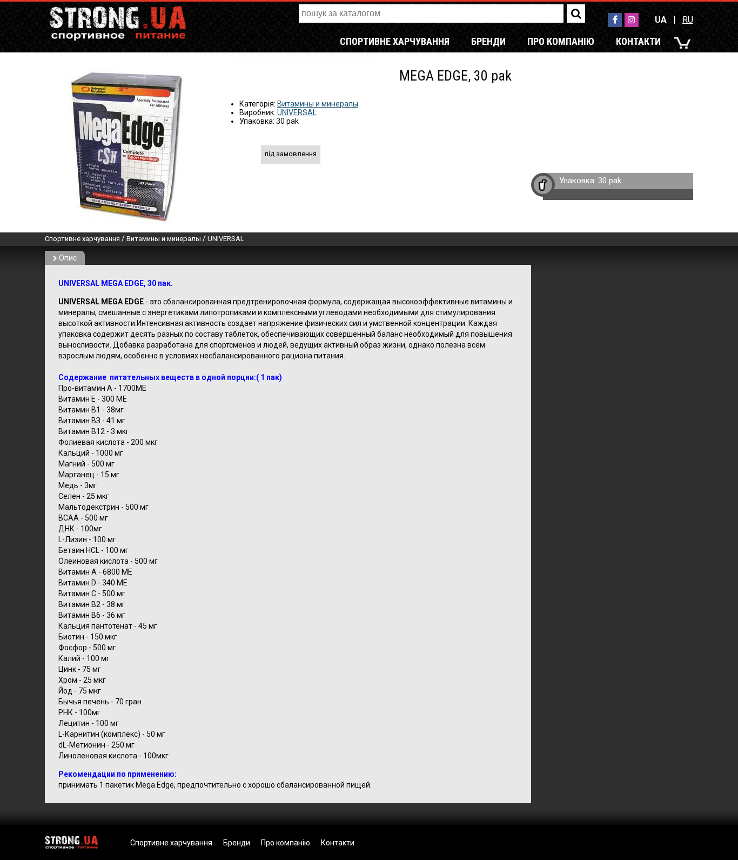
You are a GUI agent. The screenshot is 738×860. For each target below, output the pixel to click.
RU (687, 20)
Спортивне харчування (394, 41)
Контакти (638, 41)
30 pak (609, 180)
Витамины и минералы (317, 103)
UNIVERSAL (297, 112)
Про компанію (560, 41)
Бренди (488, 41)
